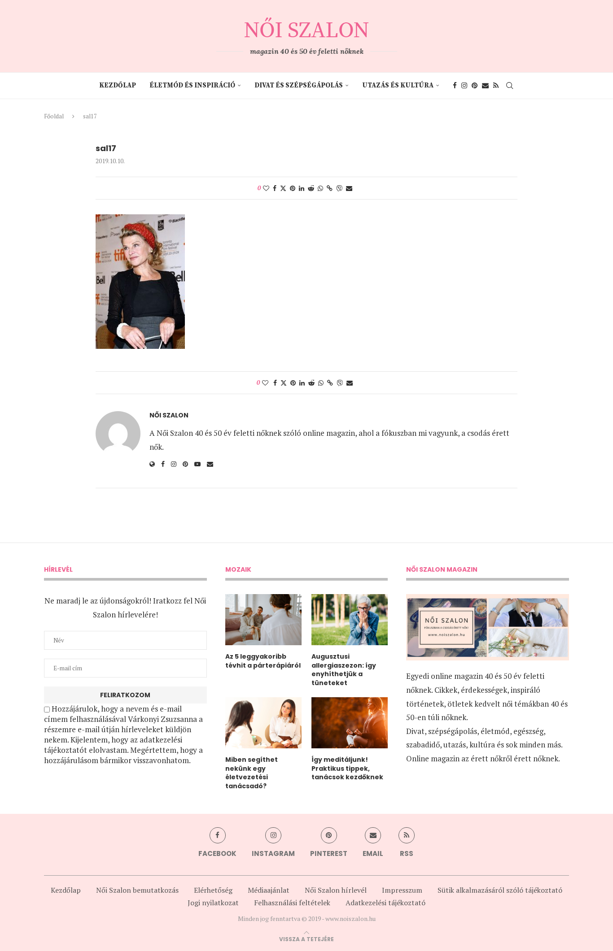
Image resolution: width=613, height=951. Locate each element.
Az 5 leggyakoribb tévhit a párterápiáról (263, 661)
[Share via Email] (349, 188)
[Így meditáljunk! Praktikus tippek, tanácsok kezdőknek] (349, 722)
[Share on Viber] (339, 188)
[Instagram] (464, 86)
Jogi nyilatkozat (213, 903)
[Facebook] (455, 86)
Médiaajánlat (268, 890)
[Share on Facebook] (274, 188)
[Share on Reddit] (311, 188)
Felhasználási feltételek (292, 903)
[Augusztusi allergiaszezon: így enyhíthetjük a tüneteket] (349, 619)
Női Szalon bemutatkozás (137, 890)
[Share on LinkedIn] (301, 188)
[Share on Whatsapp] (320, 188)
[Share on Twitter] (283, 188)
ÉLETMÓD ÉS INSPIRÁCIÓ (192, 85)
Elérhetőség (213, 890)
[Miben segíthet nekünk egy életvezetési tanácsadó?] (263, 722)
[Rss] (496, 86)
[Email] (485, 86)
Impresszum (402, 890)
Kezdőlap (117, 85)
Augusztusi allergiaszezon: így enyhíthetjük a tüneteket (343, 669)
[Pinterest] (474, 86)
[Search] (509, 86)
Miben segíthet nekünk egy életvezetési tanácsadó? (251, 773)
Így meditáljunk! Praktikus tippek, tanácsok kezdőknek (347, 769)
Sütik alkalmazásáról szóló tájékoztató (500, 890)
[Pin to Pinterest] (292, 188)
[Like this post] (266, 188)
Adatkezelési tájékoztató (385, 903)
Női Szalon (168, 415)
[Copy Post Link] (330, 188)
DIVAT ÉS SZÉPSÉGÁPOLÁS (298, 85)
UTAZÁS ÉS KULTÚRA (397, 85)
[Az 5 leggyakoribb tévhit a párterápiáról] (263, 619)
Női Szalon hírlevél (336, 890)
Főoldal (54, 116)
